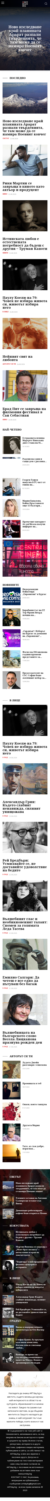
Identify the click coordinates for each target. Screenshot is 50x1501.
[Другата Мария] (12, 1132)
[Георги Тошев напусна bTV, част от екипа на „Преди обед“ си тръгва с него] (12, 487)
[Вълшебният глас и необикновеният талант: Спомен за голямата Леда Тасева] (25, 895)
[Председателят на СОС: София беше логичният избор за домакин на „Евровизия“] (12, 680)
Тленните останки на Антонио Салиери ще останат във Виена (31, 1200)
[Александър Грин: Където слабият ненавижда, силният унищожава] (25, 778)
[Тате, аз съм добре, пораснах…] (12, 1153)
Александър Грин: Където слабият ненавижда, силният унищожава (22, 806)
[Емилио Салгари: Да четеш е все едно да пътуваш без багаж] (25, 954)
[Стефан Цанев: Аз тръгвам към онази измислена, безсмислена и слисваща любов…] (8, 1343)
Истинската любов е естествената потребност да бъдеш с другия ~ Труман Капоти (25, 243)
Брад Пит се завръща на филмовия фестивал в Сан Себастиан (24, 412)
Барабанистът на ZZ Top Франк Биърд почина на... (33, 612)
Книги (5, 253)
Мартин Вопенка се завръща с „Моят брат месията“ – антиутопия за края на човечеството (31, 1251)
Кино (5, 194)
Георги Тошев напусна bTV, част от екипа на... (34, 482)
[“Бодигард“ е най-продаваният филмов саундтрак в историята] (8, 1265)
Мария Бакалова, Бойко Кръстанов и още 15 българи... (33, 503)
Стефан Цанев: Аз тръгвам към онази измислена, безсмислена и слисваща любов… (30, 1344)
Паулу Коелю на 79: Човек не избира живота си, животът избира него (25, 302)
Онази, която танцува (34, 1104)
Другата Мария (31, 1125)
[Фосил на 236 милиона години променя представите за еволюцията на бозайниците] (12, 659)
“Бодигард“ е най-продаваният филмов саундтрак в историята (31, 1264)
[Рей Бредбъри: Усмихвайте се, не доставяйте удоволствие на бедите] (25, 837)
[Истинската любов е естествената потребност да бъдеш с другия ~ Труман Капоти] (25, 215)
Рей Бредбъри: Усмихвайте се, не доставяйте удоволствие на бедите (25, 865)
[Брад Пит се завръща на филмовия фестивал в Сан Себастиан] (25, 385)
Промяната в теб (31, 1083)
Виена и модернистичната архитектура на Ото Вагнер (30, 1328)
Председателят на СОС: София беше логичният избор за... (34, 675)
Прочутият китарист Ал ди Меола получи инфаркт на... (34, 524)
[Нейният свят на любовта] (25, 333)
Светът (6, 138)
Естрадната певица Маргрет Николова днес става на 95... (33, 440)
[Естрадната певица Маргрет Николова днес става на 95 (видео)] (12, 445)
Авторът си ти (9, 364)
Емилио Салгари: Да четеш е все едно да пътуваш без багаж (21, 980)
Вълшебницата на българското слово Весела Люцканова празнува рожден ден (22, 1037)
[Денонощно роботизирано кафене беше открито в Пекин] (8, 1214)
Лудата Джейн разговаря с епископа (34, 1063)
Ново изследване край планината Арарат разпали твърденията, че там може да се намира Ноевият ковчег (25, 38)
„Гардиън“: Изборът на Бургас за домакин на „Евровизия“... (34, 633)
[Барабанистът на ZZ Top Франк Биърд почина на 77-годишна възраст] (12, 617)
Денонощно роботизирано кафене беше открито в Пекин (31, 1212)
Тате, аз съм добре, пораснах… (33, 1147)
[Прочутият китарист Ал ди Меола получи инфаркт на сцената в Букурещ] (12, 529)
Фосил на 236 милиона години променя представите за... (34, 654)
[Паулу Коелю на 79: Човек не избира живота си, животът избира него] (25, 274)
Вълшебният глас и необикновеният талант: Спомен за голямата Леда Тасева (25, 923)
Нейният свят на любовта (18, 358)
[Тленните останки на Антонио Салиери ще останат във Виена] (8, 1201)
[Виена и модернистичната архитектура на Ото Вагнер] (8, 1330)
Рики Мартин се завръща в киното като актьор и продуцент (23, 186)
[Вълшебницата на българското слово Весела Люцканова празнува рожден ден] (25, 1009)
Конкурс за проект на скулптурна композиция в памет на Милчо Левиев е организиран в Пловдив (29, 1359)
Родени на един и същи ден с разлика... (34, 460)
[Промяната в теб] (12, 1090)
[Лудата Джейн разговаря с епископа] (12, 1069)
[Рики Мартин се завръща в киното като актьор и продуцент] (25, 160)
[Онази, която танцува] (12, 1111)
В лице (6, 312)
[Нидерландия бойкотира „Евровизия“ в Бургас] (12, 596)
